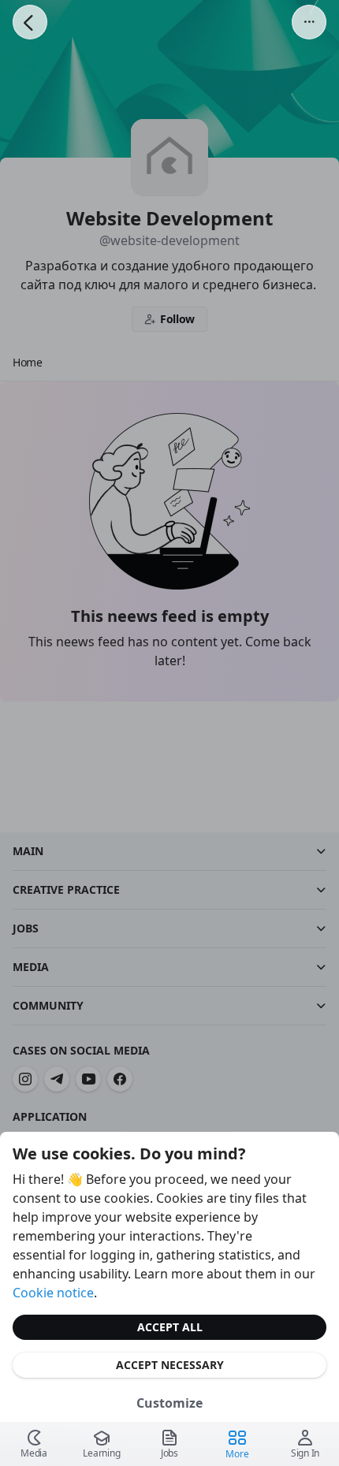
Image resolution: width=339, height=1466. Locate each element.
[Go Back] (30, 22)
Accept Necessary (170, 1364)
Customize (169, 1403)
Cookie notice (53, 1292)
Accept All (170, 1326)
